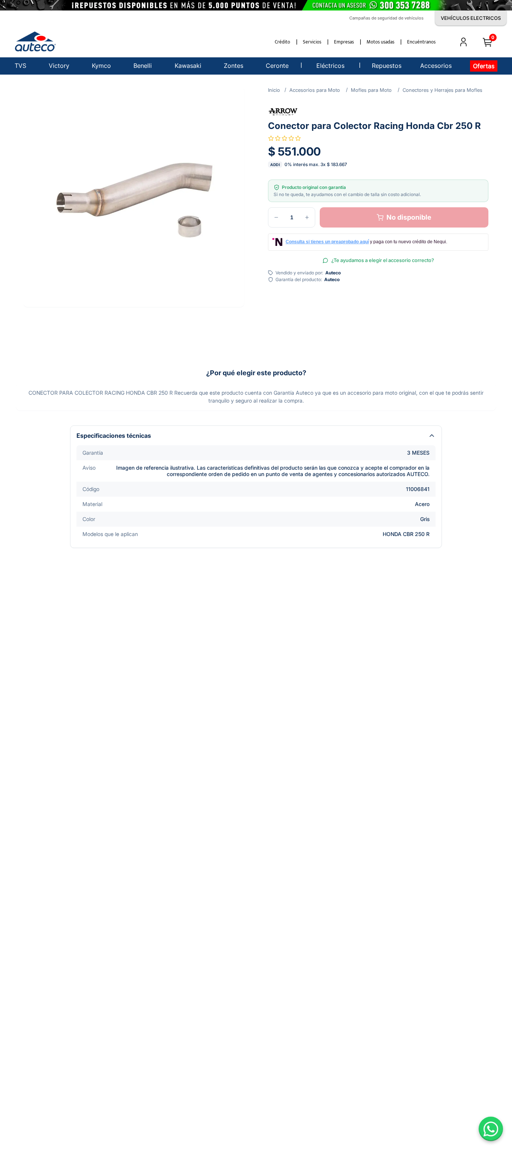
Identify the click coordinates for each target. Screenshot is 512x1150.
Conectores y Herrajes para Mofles (442, 90)
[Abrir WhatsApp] (491, 1129)
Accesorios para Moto (314, 90)
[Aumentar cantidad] (307, 217)
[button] (134, 197)
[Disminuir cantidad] (276, 217)
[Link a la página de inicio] (274, 90)
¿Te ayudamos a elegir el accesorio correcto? (382, 260)
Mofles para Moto (371, 90)
